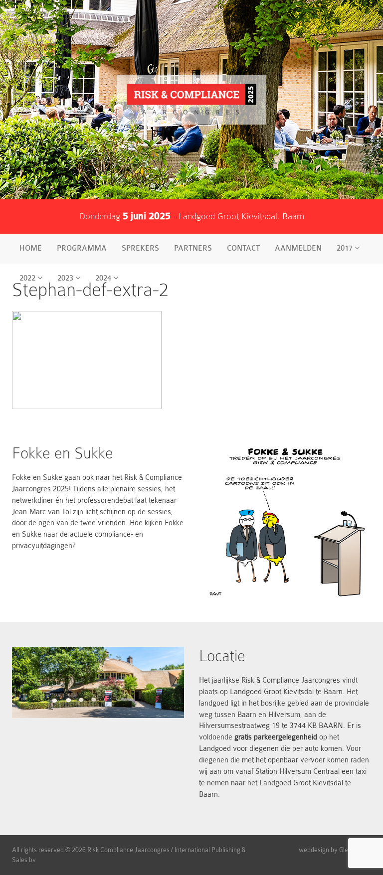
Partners (193, 248)
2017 (346, 248)
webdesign (314, 850)
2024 (104, 278)
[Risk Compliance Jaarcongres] (191, 100)
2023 (66, 278)
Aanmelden (298, 248)
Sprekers (140, 248)
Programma (82, 248)
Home (30, 248)
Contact (243, 248)
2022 (28, 278)
